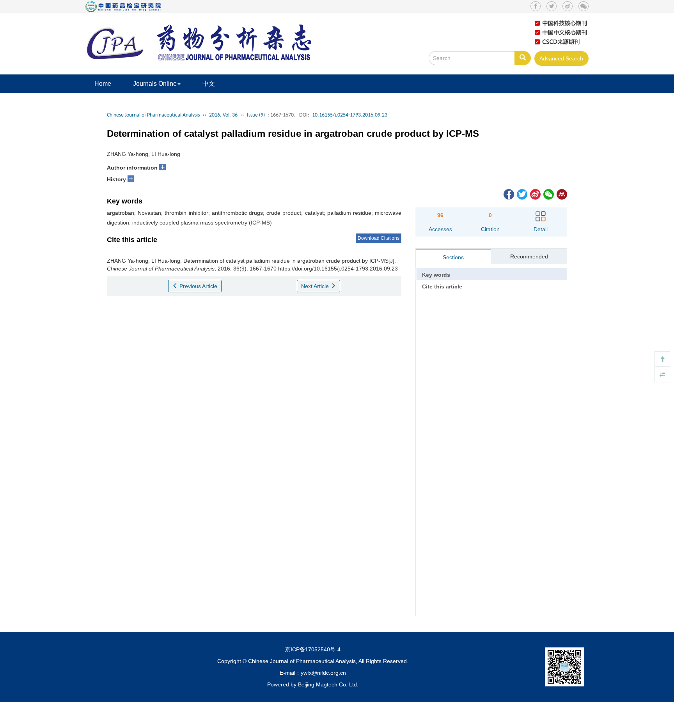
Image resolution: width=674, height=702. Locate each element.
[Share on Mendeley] (561, 194)
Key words (436, 275)
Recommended (529, 256)
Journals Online (155, 83)
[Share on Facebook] (508, 194)
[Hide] (662, 374)
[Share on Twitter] (521, 194)
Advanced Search (561, 58)
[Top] (662, 359)
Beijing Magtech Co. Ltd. (328, 684)
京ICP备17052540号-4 (313, 649)
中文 (208, 83)
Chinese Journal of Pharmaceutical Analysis (153, 115)
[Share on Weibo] (535, 194)
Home (102, 83)
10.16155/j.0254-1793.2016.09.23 (349, 115)
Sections (453, 257)
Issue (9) (256, 115)
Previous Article (197, 286)
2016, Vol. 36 (223, 115)
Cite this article (442, 286)
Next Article (315, 286)
